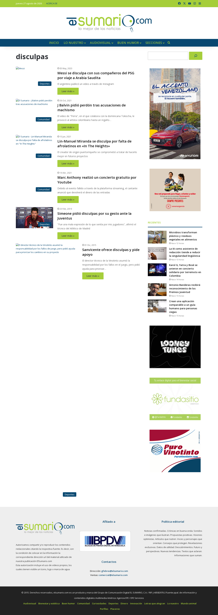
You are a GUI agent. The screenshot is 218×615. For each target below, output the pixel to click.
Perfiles (104, 608)
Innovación (136, 603)
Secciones (153, 43)
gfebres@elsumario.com (114, 570)
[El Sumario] (109, 23)
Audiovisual (100, 43)
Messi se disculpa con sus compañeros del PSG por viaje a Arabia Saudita (95, 75)
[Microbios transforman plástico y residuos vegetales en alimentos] (157, 237)
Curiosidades (99, 603)
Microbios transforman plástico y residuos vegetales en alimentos (183, 236)
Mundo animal (189, 603)
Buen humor (128, 43)
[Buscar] (195, 56)
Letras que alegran (154, 603)
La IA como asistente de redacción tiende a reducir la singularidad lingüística (184, 252)
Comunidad (83, 603)
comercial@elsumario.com (113, 575)
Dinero (124, 603)
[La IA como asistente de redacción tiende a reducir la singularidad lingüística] (157, 253)
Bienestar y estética (49, 603)
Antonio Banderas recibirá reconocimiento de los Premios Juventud (184, 288)
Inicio (54, 43)
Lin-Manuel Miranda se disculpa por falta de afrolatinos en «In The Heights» (94, 143)
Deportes (113, 603)
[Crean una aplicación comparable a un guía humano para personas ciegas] (157, 306)
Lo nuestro (73, 43)
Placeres (115, 608)
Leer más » (68, 91)
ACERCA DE (51, 3)
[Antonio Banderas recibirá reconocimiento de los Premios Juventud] (157, 289)
